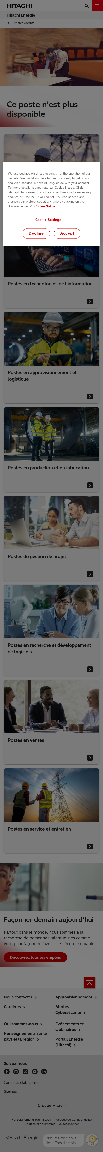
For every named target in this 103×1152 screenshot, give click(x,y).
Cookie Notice (44, 206)
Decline (36, 233)
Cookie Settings (48, 220)
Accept (67, 233)
